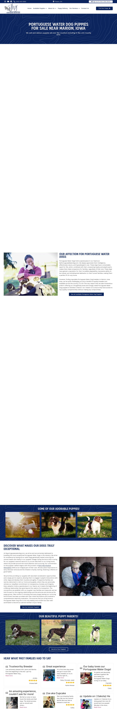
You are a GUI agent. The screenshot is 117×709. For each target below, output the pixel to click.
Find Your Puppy (103, 8)
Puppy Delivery (63, 8)
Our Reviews (73, 8)
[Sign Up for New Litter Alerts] (92, 1)
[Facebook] (11, 1)
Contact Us (85, 8)
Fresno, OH (58, 1)
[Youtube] (8, 1)
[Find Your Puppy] (109, 8)
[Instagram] (5, 1)
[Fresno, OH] (53, 1)
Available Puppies (39, 8)
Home (29, 8)
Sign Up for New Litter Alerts (101, 1)
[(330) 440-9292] (14, 1)
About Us (51, 8)
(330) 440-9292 (21, 1)
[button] (9, 675)
